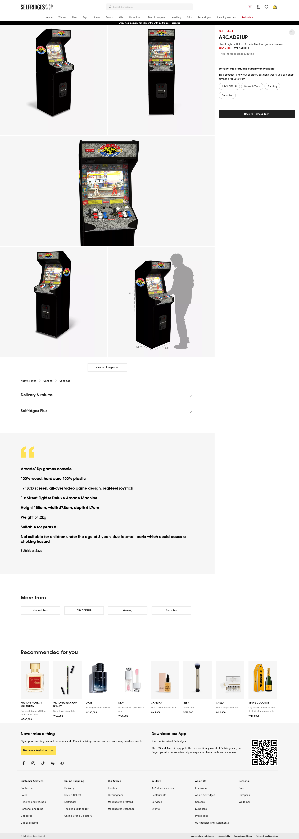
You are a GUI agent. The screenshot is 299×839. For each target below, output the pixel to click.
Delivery (69, 788)
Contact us (27, 788)
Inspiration (201, 788)
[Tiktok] (43, 765)
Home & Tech (29, 380)
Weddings (245, 801)
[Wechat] (52, 765)
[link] (34, 712)
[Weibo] (62, 765)
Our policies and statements (212, 822)
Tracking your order (76, 808)
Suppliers (201, 808)
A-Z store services (163, 788)
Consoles (65, 380)
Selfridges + (71, 801)
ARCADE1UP (233, 37)
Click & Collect (72, 794)
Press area (201, 815)
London (112, 788)
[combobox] (152, 7)
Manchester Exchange (121, 808)
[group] (149, 692)
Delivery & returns (37, 394)
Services (157, 801)
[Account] (258, 6)
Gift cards (27, 815)
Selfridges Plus (34, 410)
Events (156, 808)
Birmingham (115, 794)
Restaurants (159, 794)
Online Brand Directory (78, 815)
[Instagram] (33, 765)
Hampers (244, 794)
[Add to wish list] (292, 32)
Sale (241, 788)
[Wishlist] (266, 6)
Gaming (48, 380)
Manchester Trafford (120, 801)
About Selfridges (205, 794)
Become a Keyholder (35, 750)
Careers (200, 801)
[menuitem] (49, 17)
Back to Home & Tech (256, 114)
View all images (105, 367)
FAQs (24, 794)
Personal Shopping (32, 808)
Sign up (176, 22)
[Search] (110, 6)
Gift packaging (29, 822)
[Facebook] (23, 765)
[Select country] (249, 6)
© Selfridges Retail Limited (33, 836)
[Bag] (274, 6)
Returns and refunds (33, 801)
